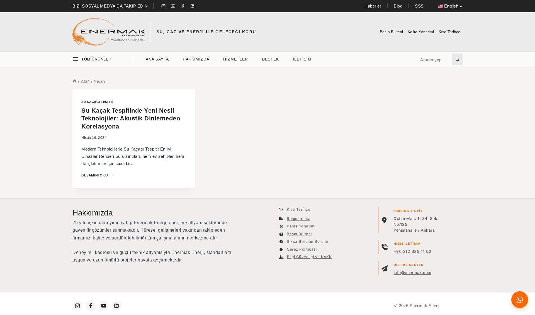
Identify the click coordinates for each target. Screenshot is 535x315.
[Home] (74, 81)
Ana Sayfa (157, 59)
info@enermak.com (412, 272)
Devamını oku (97, 175)
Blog (398, 6)
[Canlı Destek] (519, 299)
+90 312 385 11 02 (413, 251)
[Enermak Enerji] (108, 32)
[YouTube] (173, 6)
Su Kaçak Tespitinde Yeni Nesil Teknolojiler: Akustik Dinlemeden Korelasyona (130, 118)
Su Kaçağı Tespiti (97, 101)
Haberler (372, 6)
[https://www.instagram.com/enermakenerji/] (77, 306)
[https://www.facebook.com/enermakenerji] (91, 306)
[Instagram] (163, 6)
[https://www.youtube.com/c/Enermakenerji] (104, 306)
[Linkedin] (192, 6)
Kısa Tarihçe (449, 32)
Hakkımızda (196, 59)
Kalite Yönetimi (421, 32)
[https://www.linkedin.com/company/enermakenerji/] (116, 306)
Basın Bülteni (391, 32)
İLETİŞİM (302, 59)
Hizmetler (235, 59)
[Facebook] (183, 6)
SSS (419, 6)
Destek (270, 59)
